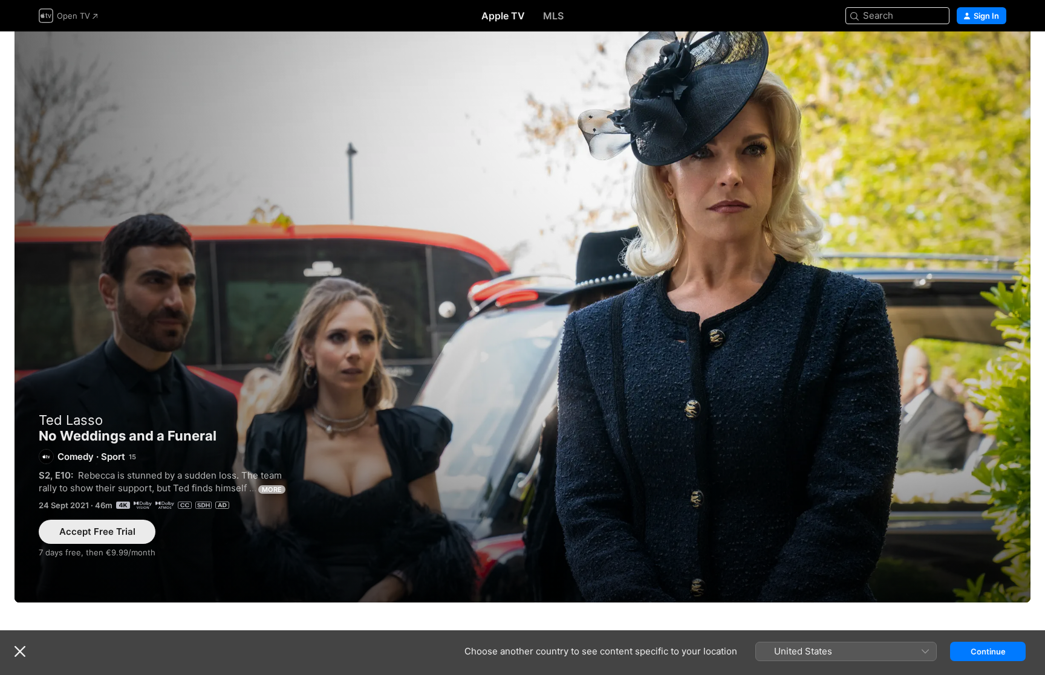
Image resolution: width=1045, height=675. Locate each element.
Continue (988, 651)
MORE (272, 489)
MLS (553, 16)
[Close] (20, 651)
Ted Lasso (71, 420)
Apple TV (503, 16)
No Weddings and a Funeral (522, 316)
